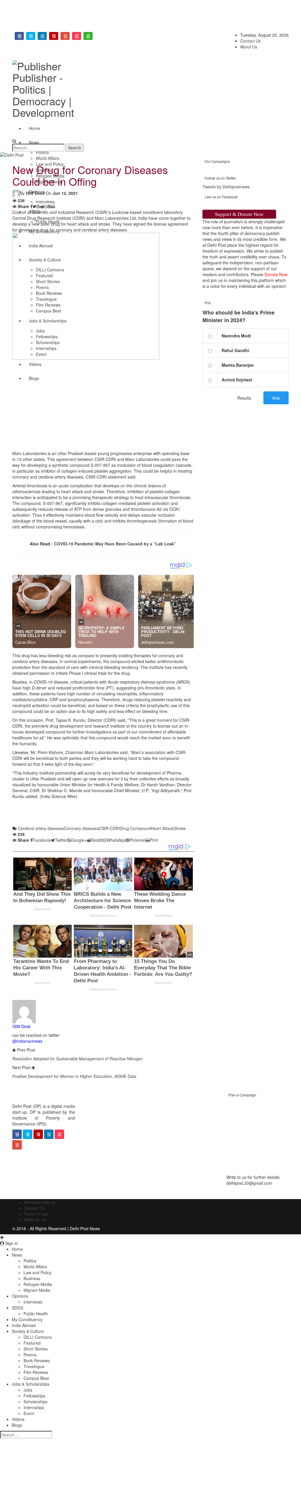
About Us (248, 47)
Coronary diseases (81, 828)
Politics (42, 152)
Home (34, 128)
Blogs (17, 1425)
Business (32, 1278)
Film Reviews (36, 1372)
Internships (34, 1407)
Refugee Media (38, 1284)
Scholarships (35, 1401)
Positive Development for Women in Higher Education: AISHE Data (74, 1076)
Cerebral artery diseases (41, 828)
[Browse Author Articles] (24, 1011)
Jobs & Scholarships (30, 1384)
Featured (32, 1343)
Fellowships (34, 1396)
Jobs (28, 1390)
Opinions (20, 1296)
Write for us (35, 1220)
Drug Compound (135, 828)
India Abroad (24, 1325)
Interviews (33, 1302)
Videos (18, 1419)
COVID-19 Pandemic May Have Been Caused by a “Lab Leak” (115, 544)
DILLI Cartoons (38, 1337)
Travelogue (34, 1366)
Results (244, 398)
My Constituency (27, 1319)
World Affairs (35, 1267)
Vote (276, 398)
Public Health (36, 1313)
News (34, 142)
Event (29, 1413)
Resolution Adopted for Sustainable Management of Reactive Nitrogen (77, 1058)
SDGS (17, 1308)
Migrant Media (37, 1290)
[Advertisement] (194, 13)
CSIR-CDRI (109, 828)
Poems (30, 1355)
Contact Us (250, 41)
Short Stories (36, 1349)
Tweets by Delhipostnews (226, 187)
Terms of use (36, 1214)
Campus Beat (36, 1378)
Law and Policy (37, 1272)
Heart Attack (162, 828)
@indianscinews (27, 1041)
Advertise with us (40, 1202)
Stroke (180, 828)
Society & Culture (28, 1331)
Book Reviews (37, 1360)
